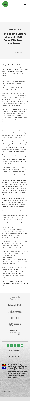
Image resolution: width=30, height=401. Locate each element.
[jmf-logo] (15, 330)
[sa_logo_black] (15, 317)
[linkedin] (22, 345)
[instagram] (15, 345)
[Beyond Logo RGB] (15, 304)
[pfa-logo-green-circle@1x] (5, 1)
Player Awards (17, 29)
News (10, 29)
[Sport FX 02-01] (15, 311)
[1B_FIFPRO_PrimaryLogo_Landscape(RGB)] (15, 323)
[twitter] (11, 345)
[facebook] (8, 345)
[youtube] (18, 345)
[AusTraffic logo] (15, 296)
